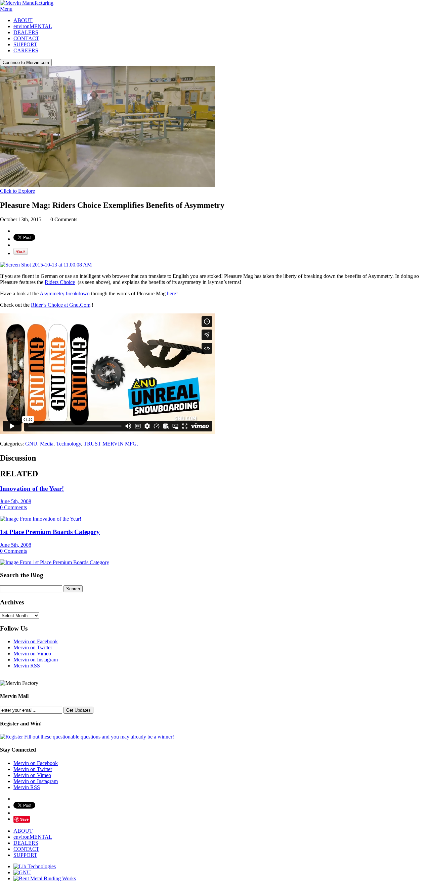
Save (24, 819)
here (171, 293)
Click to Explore (17, 191)
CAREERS (25, 50)
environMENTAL (32, 26)
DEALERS (25, 32)
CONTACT (26, 38)
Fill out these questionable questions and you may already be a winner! (98, 737)
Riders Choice (60, 282)
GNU (31, 444)
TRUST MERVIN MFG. (111, 444)
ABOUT (23, 20)
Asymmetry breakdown (65, 293)
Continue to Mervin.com (26, 62)
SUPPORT (25, 44)
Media (46, 444)
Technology (68, 444)
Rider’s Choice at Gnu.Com (60, 305)
